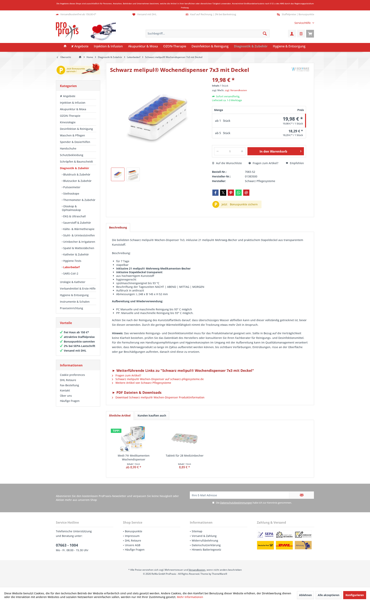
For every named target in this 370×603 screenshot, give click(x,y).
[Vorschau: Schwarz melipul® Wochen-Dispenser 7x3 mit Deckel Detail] (133, 174)
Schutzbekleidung (71, 155)
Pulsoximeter (71, 187)
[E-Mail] (246, 193)
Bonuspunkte (133, 531)
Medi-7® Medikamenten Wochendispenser (134, 457)
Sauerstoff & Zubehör (76, 222)
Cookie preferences (72, 375)
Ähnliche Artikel (119, 415)
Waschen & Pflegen (72, 135)
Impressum (132, 536)
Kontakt (65, 390)
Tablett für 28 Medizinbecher (185, 455)
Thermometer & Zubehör (78, 200)
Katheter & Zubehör (75, 254)
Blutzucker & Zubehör (77, 181)
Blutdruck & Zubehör (76, 174)
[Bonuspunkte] (78, 69)
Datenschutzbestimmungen (236, 502)
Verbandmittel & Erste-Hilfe (78, 288)
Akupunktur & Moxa (73, 109)
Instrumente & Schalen (75, 301)
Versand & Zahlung (204, 536)
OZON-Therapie (70, 116)
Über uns (66, 395)
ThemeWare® (219, 573)
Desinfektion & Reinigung (76, 129)
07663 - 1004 (67, 545)
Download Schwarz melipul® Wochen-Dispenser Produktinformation (159, 397)
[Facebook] (215, 193)
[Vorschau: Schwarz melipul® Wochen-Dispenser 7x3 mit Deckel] (117, 174)
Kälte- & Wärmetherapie (78, 229)
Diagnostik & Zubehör (74, 168)
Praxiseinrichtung (71, 308)
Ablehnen (305, 595)
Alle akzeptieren (328, 595)
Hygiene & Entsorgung (74, 295)
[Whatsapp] (238, 193)
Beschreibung (118, 227)
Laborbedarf (71, 267)
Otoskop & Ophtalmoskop (71, 208)
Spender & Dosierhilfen (75, 142)
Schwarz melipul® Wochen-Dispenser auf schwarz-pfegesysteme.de (159, 379)
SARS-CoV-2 (70, 273)
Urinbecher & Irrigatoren (78, 242)
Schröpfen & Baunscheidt (76, 161)
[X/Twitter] (223, 193)
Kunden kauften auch (152, 415)
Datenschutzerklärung (206, 545)
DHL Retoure (68, 380)
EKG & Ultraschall (74, 216)
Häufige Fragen (70, 401)
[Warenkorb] (310, 33)
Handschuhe (68, 148)
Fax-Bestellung (69, 385)
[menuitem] (303, 22)
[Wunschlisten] (301, 33)
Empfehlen (296, 163)
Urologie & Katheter (72, 282)
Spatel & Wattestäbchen (78, 248)
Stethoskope (70, 193)
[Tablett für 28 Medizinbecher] (184, 438)
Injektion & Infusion (72, 102)
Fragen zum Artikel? (265, 163)
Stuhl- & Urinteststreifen (78, 235)
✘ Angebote (67, 96)
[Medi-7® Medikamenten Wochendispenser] (133, 438)
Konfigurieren (355, 595)
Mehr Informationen (190, 597)
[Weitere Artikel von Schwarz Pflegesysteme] (300, 69)
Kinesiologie (68, 122)
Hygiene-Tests (71, 261)
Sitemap (197, 531)
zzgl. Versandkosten (236, 90)
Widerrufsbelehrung (205, 540)
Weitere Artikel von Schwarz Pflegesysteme (143, 383)
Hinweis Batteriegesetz (206, 549)
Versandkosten (197, 569)
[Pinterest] (231, 193)
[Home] (65, 46)
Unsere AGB (132, 545)
